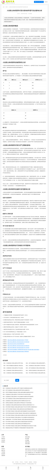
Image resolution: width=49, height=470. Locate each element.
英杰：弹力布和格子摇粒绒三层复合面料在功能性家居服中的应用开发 (17, 421)
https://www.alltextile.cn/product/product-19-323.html (18, 341)
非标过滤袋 (27, 443)
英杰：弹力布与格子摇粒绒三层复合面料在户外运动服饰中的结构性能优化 (18, 417)
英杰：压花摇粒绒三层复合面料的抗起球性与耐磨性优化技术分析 (16, 400)
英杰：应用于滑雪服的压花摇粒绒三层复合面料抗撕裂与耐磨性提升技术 (14, 366)
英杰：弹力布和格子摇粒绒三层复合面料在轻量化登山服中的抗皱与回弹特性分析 (20, 415)
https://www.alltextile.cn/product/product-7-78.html (18, 339)
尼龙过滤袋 (27, 436)
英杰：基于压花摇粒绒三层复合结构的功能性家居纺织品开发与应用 (17, 398)
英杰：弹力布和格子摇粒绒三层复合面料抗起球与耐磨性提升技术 (16, 423)
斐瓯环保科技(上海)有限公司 (21, 463)
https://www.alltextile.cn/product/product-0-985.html (18, 351)
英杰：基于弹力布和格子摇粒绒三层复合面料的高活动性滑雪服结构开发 (18, 409)
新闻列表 (30, 462)
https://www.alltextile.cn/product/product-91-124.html (18, 347)
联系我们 (35, 462)
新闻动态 (3, 438)
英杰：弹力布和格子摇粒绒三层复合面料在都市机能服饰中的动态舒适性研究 (19, 411)
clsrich (18, 13)
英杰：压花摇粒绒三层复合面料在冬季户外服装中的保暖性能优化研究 (17, 388)
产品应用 (26, 462)
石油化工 (3, 448)
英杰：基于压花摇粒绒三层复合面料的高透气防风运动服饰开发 (16, 390)
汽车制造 (3, 452)
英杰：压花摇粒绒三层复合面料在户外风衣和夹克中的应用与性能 (16, 394)
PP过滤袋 (27, 440)
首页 (3, 6)
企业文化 (3, 440)
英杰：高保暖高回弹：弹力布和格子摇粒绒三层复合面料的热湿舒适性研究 (18, 419)
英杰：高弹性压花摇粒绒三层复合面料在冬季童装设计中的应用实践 (17, 402)
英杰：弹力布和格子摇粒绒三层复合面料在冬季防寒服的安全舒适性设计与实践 (19, 425)
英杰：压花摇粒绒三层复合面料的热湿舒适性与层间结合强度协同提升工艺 (14, 373)
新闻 (6, 6)
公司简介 (3, 436)
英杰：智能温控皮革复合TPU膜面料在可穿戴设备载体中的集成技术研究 (18, 427)
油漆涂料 (3, 455)
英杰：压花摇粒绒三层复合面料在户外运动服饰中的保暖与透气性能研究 (14, 368)
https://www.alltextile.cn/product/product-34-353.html (18, 345)
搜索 (17, 380)
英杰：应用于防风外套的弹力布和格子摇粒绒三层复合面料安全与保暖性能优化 (19, 413)
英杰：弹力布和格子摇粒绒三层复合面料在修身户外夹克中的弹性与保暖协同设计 (36, 373)
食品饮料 (3, 453)
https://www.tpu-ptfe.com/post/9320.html (16, 343)
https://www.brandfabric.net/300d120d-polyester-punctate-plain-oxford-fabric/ (23, 349)
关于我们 (16, 462)
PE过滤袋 (27, 438)
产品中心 (21, 462)
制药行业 (3, 450)
